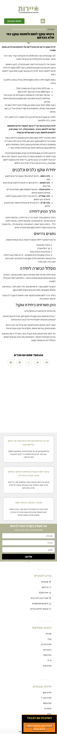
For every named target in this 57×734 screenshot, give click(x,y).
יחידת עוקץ (47, 692)
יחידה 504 (47, 655)
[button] (43, 21)
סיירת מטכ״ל (46, 697)
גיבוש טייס (47, 649)
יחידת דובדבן (46, 644)
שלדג (49, 713)
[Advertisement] (28, 398)
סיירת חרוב (47, 665)
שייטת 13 (47, 708)
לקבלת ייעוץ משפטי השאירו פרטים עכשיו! (39, 727)
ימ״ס (49, 660)
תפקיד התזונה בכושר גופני (28, 502)
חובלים (48, 633)
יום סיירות (50, 29)
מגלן (49, 639)
